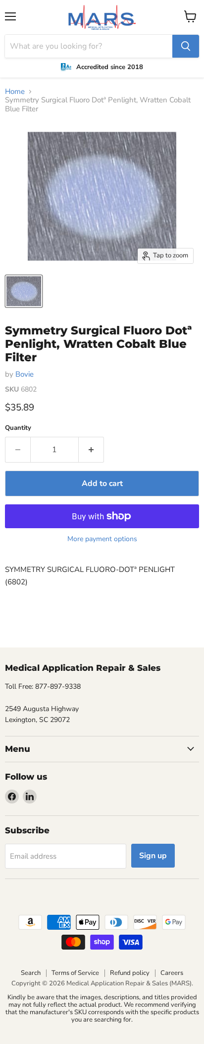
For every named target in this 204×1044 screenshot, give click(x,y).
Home (15, 91)
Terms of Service (75, 972)
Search (31, 972)
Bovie (24, 374)
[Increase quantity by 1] (91, 450)
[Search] (185, 46)
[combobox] (88, 46)
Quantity (18, 428)
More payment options (102, 539)
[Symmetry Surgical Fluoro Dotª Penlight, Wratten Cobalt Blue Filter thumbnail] (23, 291)
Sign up (153, 855)
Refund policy (130, 972)
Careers (171, 972)
